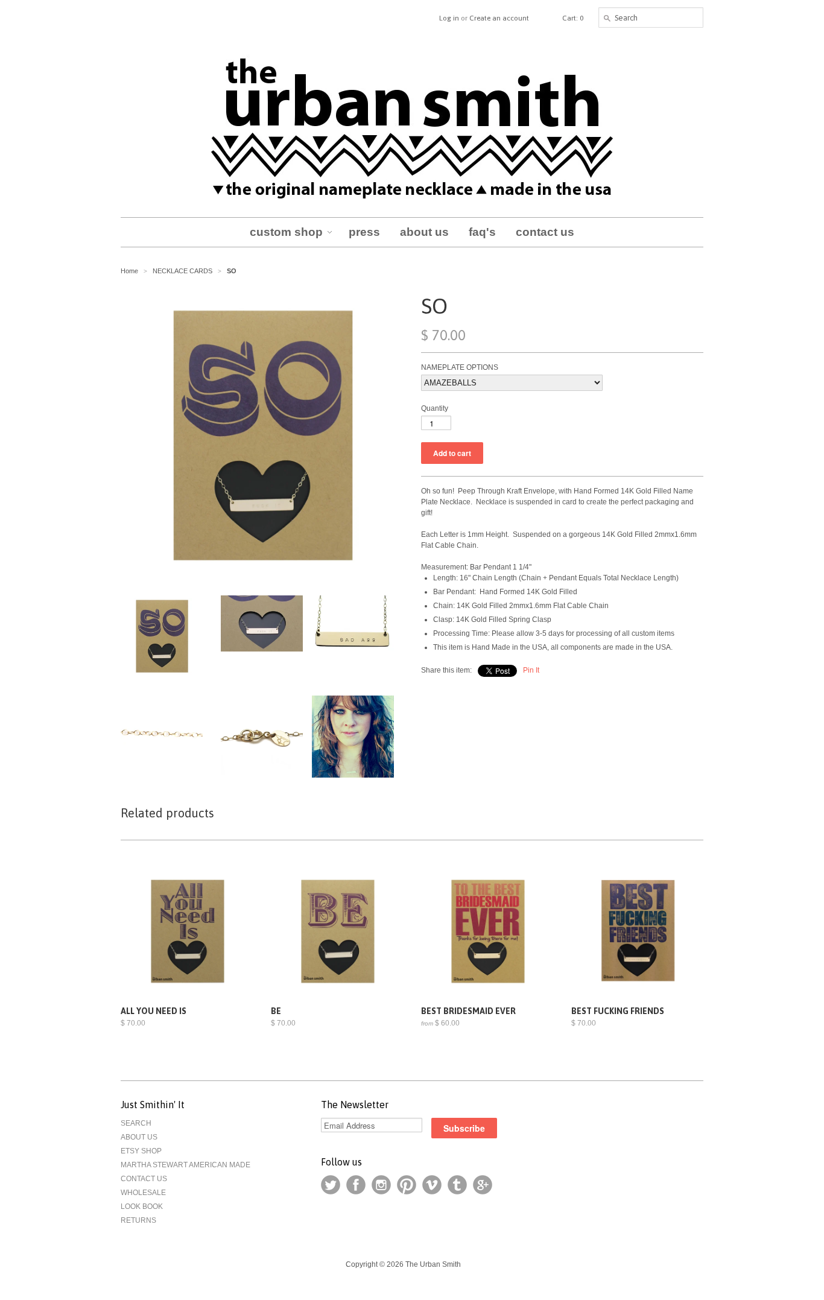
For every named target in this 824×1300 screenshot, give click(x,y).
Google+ (482, 1184)
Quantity (434, 408)
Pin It (531, 670)
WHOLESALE (143, 1192)
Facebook (356, 1184)
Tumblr (457, 1184)
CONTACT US (144, 1179)
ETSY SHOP (141, 1151)
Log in (449, 18)
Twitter (330, 1184)
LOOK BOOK (142, 1206)
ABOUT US (139, 1137)
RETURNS (138, 1220)
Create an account (499, 18)
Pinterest (406, 1184)
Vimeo (432, 1184)
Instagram (381, 1184)
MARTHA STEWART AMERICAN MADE (185, 1165)
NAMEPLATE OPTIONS (459, 367)
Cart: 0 (572, 18)
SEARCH (136, 1123)
